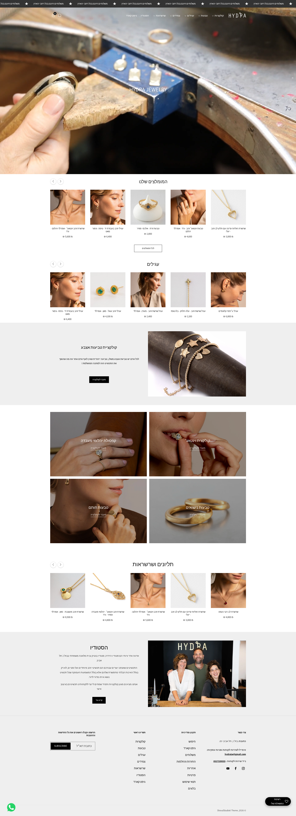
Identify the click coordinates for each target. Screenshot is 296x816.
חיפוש (192, 741)
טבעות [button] (204, 15)
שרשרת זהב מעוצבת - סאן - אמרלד (67, 612)
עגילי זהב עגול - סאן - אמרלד (108, 311)
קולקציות (140, 741)
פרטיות (191, 775)
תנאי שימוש (189, 782)
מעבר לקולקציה (99, 379)
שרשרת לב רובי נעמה (228, 612)
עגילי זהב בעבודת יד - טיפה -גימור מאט (107, 230)
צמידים (141, 761)
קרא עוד (99, 700)
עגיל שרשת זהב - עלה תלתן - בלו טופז (188, 311)
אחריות (191, 768)
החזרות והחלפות (186, 761)
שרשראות (139, 768)
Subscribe (60, 746)
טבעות (141, 748)
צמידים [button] (176, 15)
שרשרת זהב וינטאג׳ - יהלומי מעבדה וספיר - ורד (107, 613)
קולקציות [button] (219, 15)
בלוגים (192, 788)
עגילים (141, 755)
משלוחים (190, 755)
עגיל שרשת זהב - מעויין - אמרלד (148, 311)
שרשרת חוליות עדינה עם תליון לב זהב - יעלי (228, 230)
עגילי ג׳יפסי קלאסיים (228, 311)
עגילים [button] (190, 15)
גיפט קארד (131, 15)
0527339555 (219, 761)
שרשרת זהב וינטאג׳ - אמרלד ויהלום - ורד (67, 230)
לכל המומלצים (148, 248)
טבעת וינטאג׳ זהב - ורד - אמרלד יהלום (188, 230)
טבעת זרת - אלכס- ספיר (148, 228)
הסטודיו (145, 15)
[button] (60, 15)
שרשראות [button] (160, 15)
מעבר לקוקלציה (197, 514)
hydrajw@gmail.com (235, 754)
